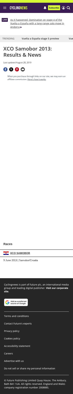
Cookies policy (12, 338)
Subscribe (54, 7)
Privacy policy (11, 331)
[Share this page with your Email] (23, 69)
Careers (8, 353)
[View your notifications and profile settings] (45, 7)
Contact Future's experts (18, 323)
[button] (68, 8)
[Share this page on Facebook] (5, 69)
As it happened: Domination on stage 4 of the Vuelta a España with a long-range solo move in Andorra (37, 23)
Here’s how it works (37, 79)
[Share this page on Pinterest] (17, 69)
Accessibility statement (17, 346)
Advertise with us (14, 361)
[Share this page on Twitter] (11, 69)
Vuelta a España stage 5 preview (40, 38)
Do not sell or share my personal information (29, 368)
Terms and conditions (16, 316)
